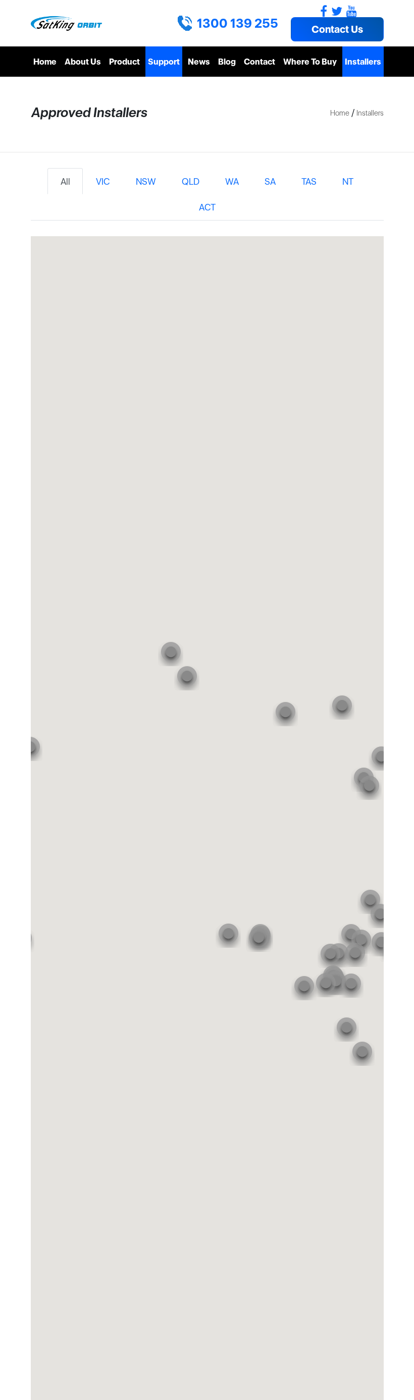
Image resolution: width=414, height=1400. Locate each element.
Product (124, 62)
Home (45, 62)
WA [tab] (232, 181)
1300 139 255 (237, 23)
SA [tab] (270, 181)
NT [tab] (347, 181)
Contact (259, 62)
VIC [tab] (103, 181)
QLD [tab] (190, 181)
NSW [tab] (146, 181)
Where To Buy (310, 62)
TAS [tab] (309, 181)
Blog (227, 62)
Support (164, 62)
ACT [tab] (207, 207)
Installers (363, 62)
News (199, 62)
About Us (83, 62)
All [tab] (65, 181)
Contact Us (337, 29)
